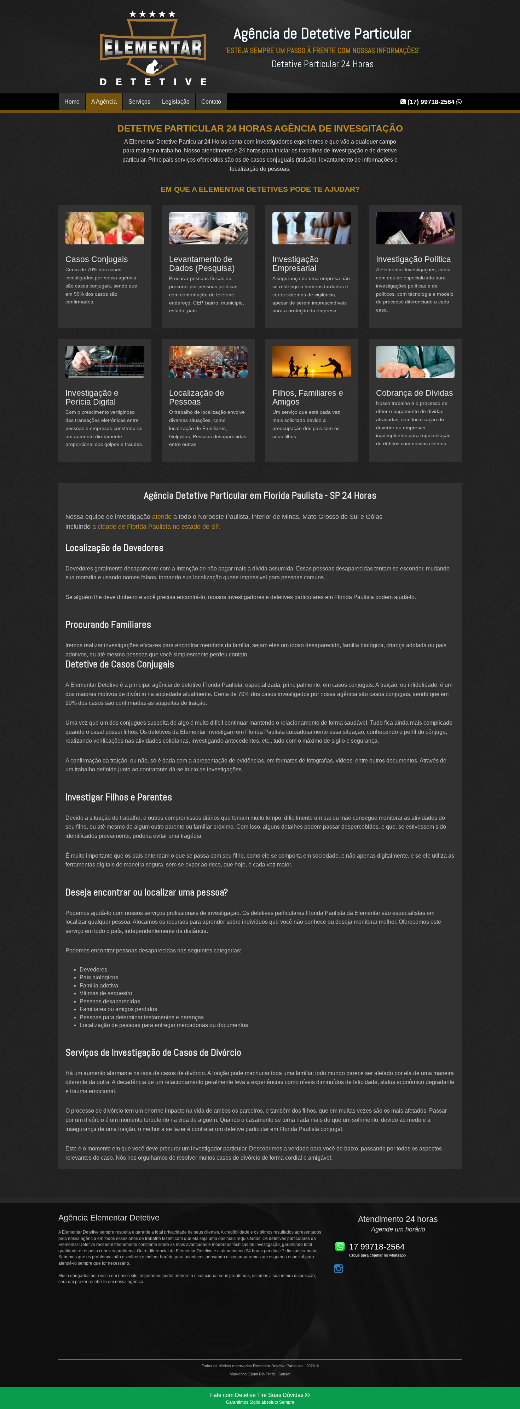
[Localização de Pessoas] (208, 367)
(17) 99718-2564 (431, 101)
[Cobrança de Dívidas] (415, 367)
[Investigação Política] (415, 233)
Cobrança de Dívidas (414, 393)
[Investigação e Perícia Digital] (104, 367)
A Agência (104, 102)
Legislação (176, 102)
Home (72, 102)
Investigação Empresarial (295, 264)
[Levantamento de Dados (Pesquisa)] (208, 233)
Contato (211, 102)
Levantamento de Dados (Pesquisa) (202, 264)
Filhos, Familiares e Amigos (307, 397)
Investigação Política (413, 259)
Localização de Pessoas (196, 397)
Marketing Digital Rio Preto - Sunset (260, 1374)
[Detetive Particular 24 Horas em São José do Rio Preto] (153, 48)
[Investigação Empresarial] (311, 233)
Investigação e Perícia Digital (92, 397)
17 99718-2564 (377, 1246)
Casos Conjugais (96, 259)
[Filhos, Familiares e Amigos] (311, 367)
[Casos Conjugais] (104, 233)
